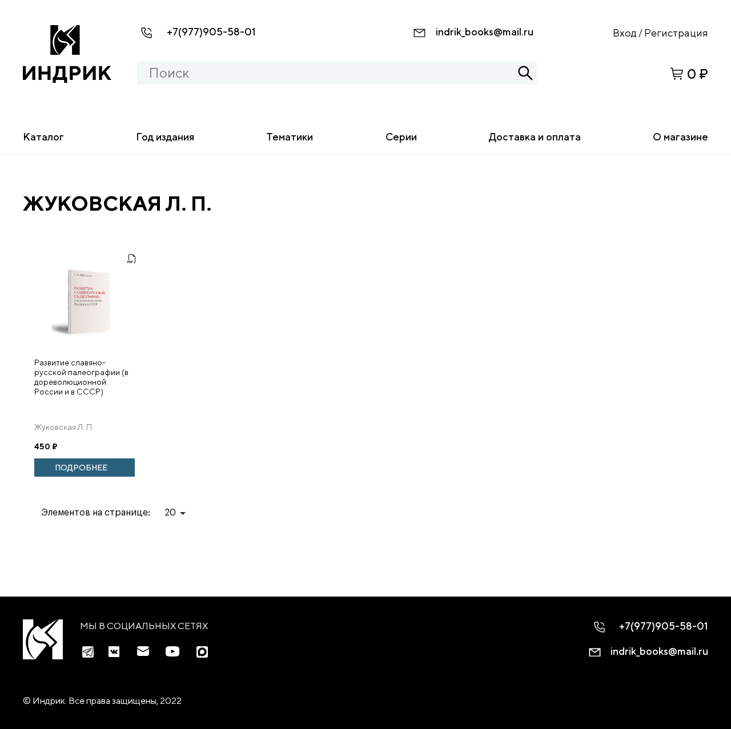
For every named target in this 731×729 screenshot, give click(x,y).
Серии (401, 137)
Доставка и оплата (535, 137)
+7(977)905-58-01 (211, 32)
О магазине (680, 137)
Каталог (43, 137)
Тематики (289, 137)
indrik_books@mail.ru (484, 32)
